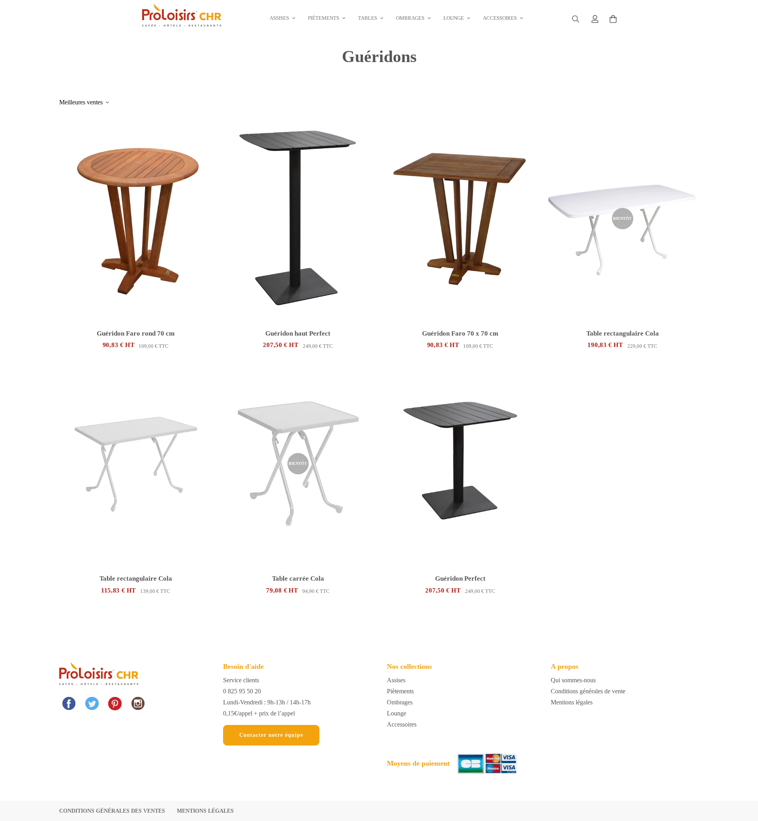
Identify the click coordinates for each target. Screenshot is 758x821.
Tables (367, 18)
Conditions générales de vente (588, 691)
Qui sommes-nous (573, 680)
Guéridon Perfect (460, 578)
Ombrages (410, 18)
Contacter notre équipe (271, 735)
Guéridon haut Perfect (297, 333)
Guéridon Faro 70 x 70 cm (460, 333)
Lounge (453, 18)
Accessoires (500, 18)
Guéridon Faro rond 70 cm (135, 333)
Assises (279, 18)
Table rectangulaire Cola (622, 333)
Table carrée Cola (298, 578)
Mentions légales (572, 702)
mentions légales (205, 811)
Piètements (323, 18)
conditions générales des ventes (112, 811)
